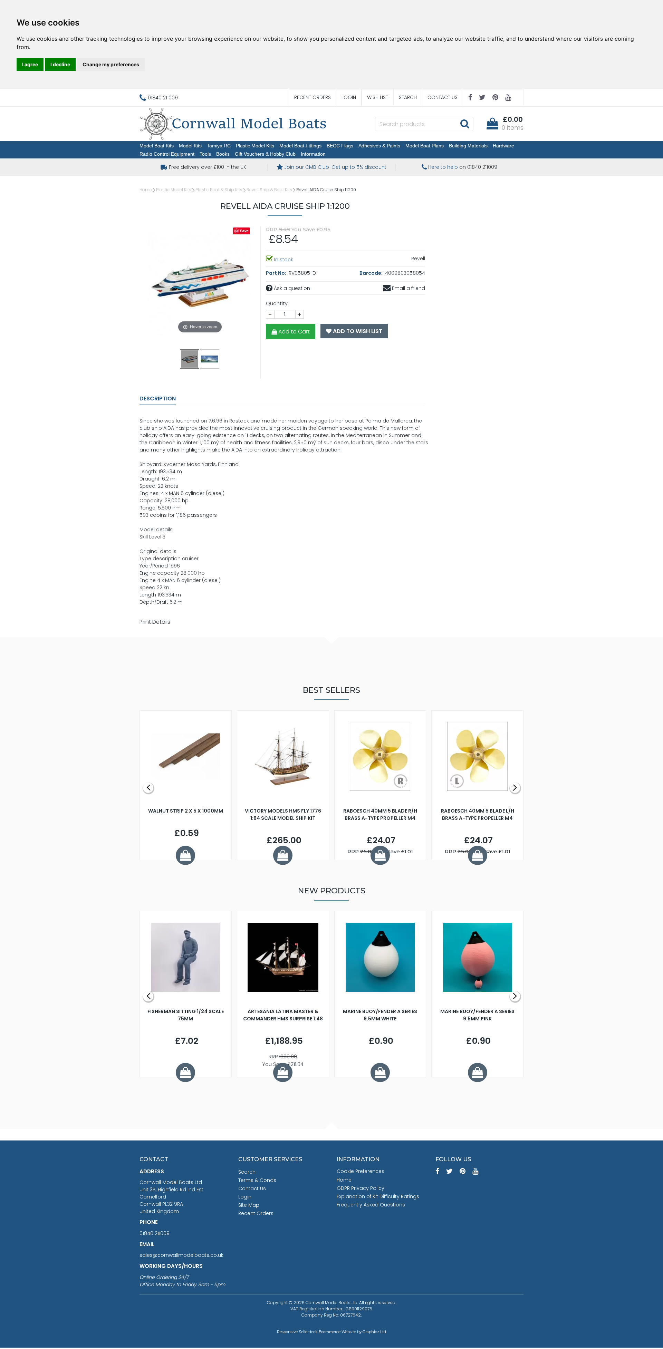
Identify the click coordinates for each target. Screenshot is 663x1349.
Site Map (248, 1205)
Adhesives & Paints (379, 145)
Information (313, 154)
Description (158, 398)
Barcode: (371, 273)
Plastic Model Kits (255, 145)
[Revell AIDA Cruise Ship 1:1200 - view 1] (190, 359)
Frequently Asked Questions (371, 1204)
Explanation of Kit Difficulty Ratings (378, 1196)
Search (408, 97)
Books (223, 154)
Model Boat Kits (157, 145)
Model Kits (190, 145)
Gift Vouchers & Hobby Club (265, 154)
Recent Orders (312, 97)
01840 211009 (155, 1233)
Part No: (276, 273)
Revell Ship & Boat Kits (269, 190)
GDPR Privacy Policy (360, 1188)
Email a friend (408, 288)
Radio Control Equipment (167, 154)
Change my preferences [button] (111, 64)
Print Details (155, 622)
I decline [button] (60, 64)
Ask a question (291, 288)
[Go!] (464, 123)
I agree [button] (30, 64)
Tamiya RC (219, 145)
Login (349, 97)
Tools (205, 154)
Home (146, 190)
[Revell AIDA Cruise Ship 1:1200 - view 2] (210, 359)
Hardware (503, 145)
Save (244, 230)
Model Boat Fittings (300, 145)
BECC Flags (340, 145)
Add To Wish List (357, 331)
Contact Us (442, 97)
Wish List (377, 97)
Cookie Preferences (360, 1171)
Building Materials (468, 145)
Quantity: (277, 303)
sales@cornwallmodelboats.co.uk (181, 1255)
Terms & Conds (257, 1180)
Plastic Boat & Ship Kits (218, 190)
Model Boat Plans (424, 145)
